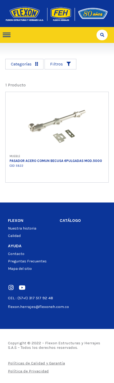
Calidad (14, 236)
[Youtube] (22, 287)
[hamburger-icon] (9, 35)
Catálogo (70, 220)
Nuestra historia (22, 228)
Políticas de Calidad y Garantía (36, 363)
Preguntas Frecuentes (27, 261)
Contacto (16, 254)
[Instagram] (11, 287)
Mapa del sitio (20, 268)
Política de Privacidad (28, 371)
